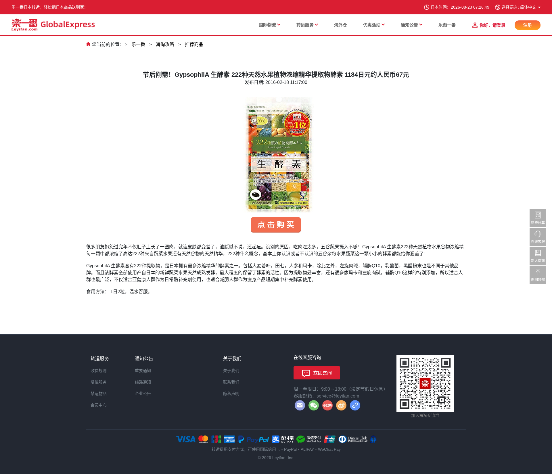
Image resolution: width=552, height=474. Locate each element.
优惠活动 (371, 24)
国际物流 (267, 24)
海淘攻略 (165, 44)
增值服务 (99, 382)
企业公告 (143, 393)
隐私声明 (231, 393)
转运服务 (305, 24)
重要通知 (143, 370)
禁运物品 (99, 393)
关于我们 (231, 370)
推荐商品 (194, 44)
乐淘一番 (447, 24)
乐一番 (138, 44)
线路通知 (143, 382)
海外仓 (340, 24)
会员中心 (99, 405)
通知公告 (409, 24)
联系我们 (231, 382)
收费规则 (99, 370)
